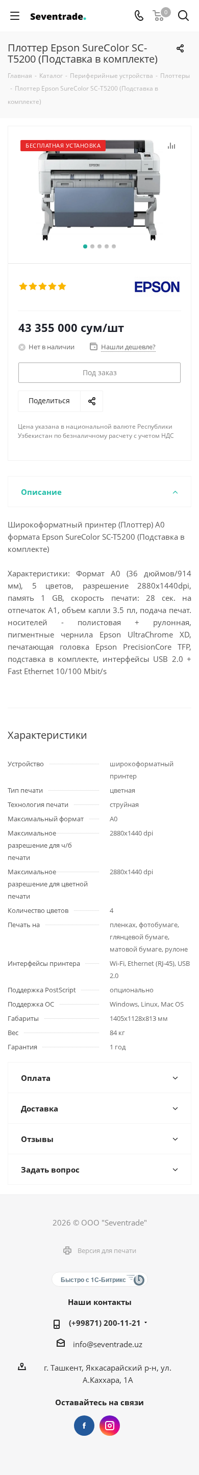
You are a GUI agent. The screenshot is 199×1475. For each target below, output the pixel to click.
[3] (43, 287)
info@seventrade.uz (107, 1344)
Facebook (84, 1425)
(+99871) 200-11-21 (105, 1323)
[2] (33, 287)
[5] (62, 287)
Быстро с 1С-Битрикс (93, 1279)
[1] (24, 287)
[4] (53, 287)
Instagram (110, 1425)
